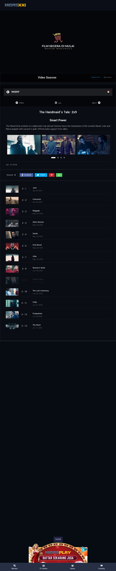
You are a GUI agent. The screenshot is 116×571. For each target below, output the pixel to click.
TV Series (43, 568)
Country (101, 568)
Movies (15, 568)
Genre (72, 568)
